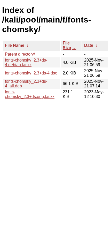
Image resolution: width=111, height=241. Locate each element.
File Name (14, 45)
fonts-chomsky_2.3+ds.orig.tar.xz (29, 94)
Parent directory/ (20, 54)
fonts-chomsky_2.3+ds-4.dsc (31, 73)
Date (88, 45)
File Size (67, 45)
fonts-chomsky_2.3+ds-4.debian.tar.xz (26, 62)
